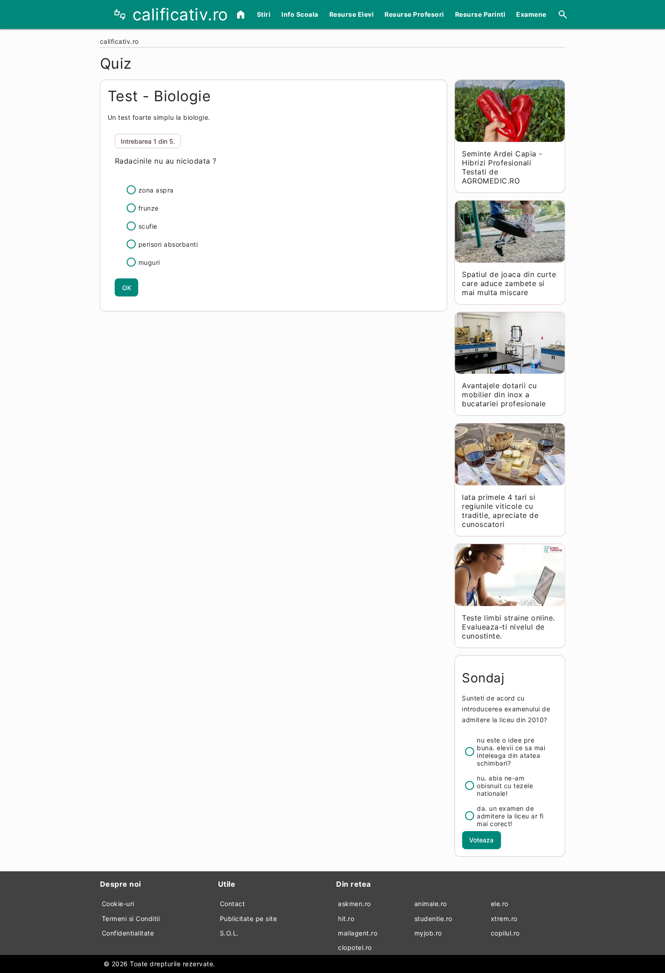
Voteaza (481, 840)
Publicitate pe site (248, 918)
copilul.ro (505, 933)
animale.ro (430, 903)
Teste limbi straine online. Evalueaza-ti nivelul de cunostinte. (508, 626)
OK (126, 287)
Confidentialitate (128, 933)
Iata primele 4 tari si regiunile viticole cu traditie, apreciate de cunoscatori (500, 511)
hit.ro (346, 918)
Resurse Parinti (480, 14)
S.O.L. (229, 933)
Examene (531, 14)
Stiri (264, 14)
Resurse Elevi (351, 14)
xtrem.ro (504, 918)
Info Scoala (299, 14)
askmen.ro (354, 903)
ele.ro (499, 903)
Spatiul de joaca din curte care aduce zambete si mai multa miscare (509, 283)
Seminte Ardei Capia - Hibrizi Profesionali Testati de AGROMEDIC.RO (502, 167)
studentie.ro (433, 918)
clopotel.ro (355, 947)
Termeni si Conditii (131, 918)
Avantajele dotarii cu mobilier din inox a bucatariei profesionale (504, 394)
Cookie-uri (118, 903)
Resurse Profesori (414, 14)
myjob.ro (428, 933)
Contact (232, 903)
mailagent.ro (357, 933)
